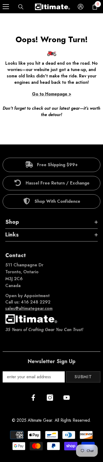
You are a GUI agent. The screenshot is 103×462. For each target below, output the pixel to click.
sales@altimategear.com (29, 308)
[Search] (21, 7)
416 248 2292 (35, 302)
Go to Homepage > (51, 94)
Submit (83, 377)
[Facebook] (33, 397)
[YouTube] (66, 397)
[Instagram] (50, 397)
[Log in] (80, 6)
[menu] (6, 6)
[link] (51, 165)
